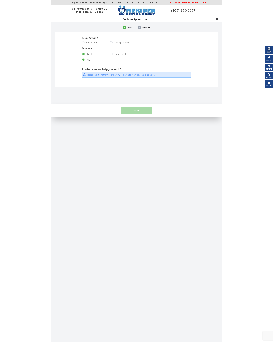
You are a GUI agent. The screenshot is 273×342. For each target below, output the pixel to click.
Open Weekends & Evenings (89, 2)
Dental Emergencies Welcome (187, 2)
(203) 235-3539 (183, 10)
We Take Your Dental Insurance (138, 2)
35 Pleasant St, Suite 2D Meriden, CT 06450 (90, 10)
